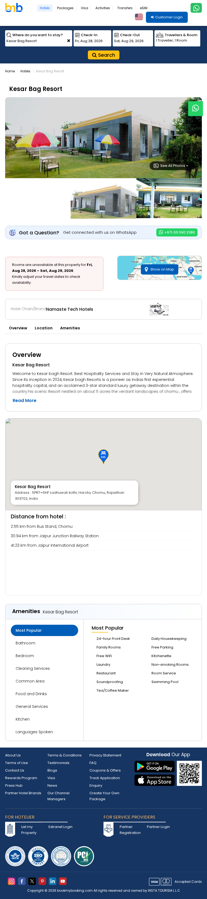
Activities (102, 8)
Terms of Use (16, 762)
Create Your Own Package (104, 796)
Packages (65, 8)
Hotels (45, 8)
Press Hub (14, 785)
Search (106, 55)
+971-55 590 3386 (179, 232)
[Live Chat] (195, 105)
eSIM (143, 8)
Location (44, 328)
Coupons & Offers (105, 770)
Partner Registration (130, 829)
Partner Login (158, 826)
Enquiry (95, 785)
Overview (18, 328)
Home (10, 71)
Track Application (104, 777)
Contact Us (14, 770)
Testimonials (58, 762)
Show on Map (162, 269)
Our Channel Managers (58, 796)
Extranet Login (61, 826)
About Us (13, 755)
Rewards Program (21, 777)
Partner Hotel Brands (23, 793)
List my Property (28, 829)
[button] (103, 456)
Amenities (70, 328)
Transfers (125, 8)
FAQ (92, 762)
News (52, 785)
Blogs (52, 770)
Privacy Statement (105, 755)
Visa (84, 8)
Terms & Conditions (64, 755)
